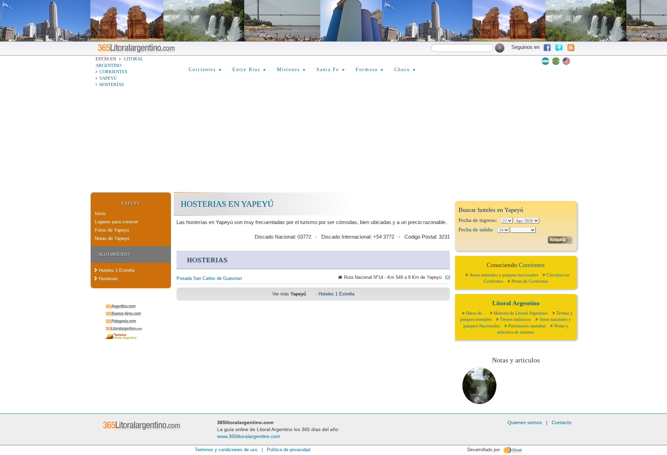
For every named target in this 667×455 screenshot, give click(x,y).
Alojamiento (114, 254)
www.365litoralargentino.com (248, 436)
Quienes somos (525, 422)
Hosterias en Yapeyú (227, 203)
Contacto (561, 422)
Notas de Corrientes (529, 281)
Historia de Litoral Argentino (521, 313)
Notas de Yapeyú (112, 238)
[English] (566, 61)
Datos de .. (475, 313)
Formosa (368, 69)
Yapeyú (108, 78)
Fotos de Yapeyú (112, 230)
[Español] (545, 61)
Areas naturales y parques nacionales (503, 274)
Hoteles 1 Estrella (115, 270)
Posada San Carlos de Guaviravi (209, 278)
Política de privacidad (288, 449)
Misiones (289, 69)
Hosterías (111, 84)
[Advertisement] (333, 140)
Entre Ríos (247, 69)
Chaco (403, 69)
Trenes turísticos (515, 319)
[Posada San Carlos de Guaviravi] (446, 277)
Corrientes (113, 71)
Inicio (100, 213)
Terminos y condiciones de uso (226, 449)
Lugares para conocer (116, 221)
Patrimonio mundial (527, 325)
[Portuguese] (556, 61)
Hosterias (107, 278)
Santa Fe (328, 69)
